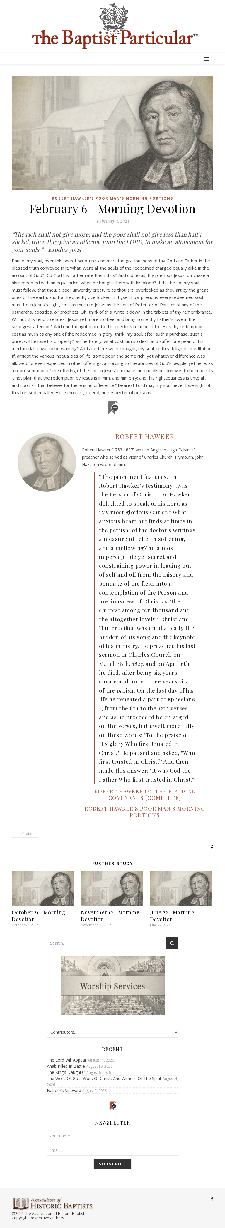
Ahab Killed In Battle (66, 1066)
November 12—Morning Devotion (110, 916)
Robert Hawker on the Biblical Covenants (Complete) (144, 794)
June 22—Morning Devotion (172, 916)
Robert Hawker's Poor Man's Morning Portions (112, 198)
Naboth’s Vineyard (64, 1090)
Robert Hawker (144, 436)
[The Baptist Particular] (112, 26)
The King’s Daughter (66, 1072)
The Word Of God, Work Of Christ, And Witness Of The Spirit (104, 1078)
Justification (25, 833)
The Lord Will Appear (66, 1060)
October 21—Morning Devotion (38, 916)
